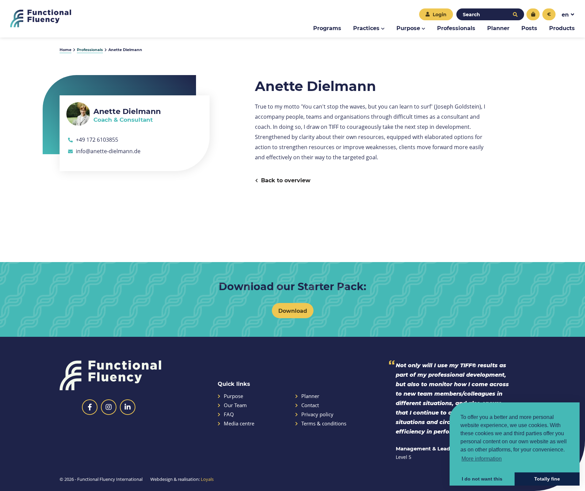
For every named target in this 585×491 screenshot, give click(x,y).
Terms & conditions (323, 423)
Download (292, 310)
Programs (327, 27)
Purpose (408, 27)
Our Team (235, 405)
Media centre (239, 423)
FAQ (229, 414)
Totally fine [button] (547, 479)
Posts (529, 27)
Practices (366, 27)
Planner (498, 27)
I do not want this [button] (482, 479)
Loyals (207, 479)
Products (562, 27)
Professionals (456, 27)
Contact (310, 405)
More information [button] (481, 459)
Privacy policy (317, 414)
